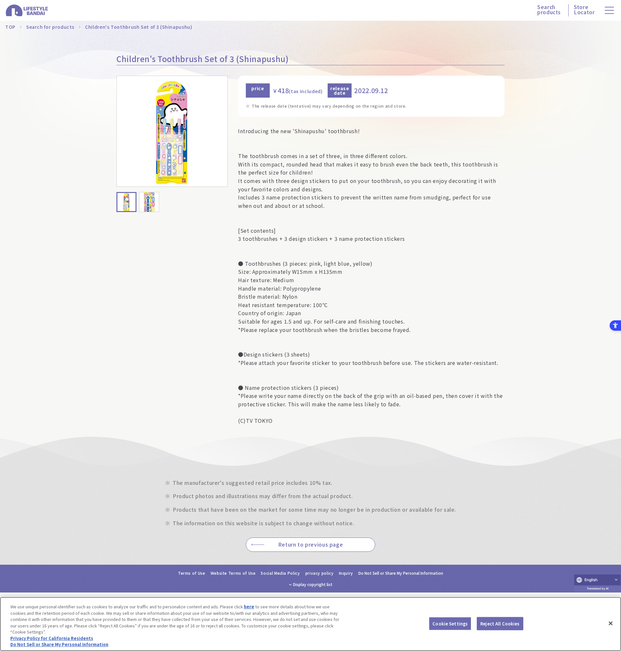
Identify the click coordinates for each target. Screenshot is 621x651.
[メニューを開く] (609, 10)
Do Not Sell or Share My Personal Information (400, 573)
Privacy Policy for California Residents (51, 638)
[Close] (611, 623)
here (249, 606)
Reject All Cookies (499, 623)
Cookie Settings (450, 623)
